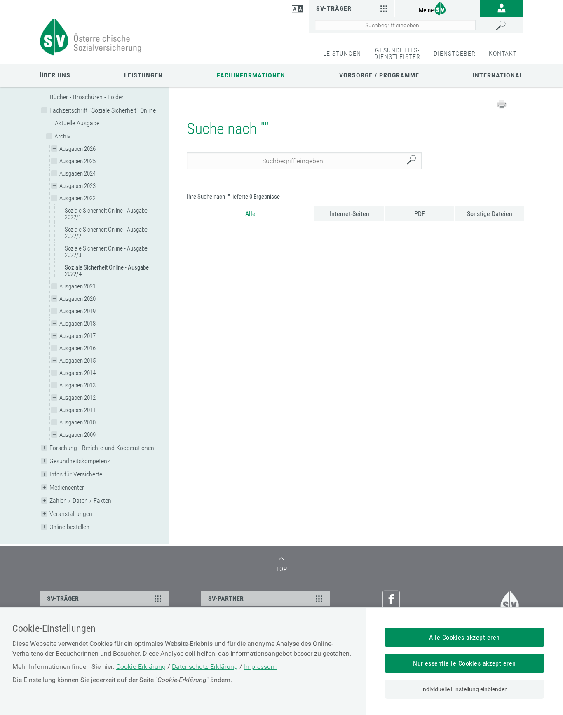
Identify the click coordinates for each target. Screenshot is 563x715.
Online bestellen (69, 527)
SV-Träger (334, 8)
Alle (250, 214)
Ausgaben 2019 (77, 311)
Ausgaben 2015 (77, 360)
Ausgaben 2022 (77, 198)
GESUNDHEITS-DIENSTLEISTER (397, 53)
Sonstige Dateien (489, 214)
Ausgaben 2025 (77, 161)
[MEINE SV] (437, 8)
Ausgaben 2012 (77, 397)
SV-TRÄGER (63, 598)
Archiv (62, 136)
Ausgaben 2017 (77, 336)
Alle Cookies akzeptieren (464, 637)
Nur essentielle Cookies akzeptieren (464, 663)
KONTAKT (503, 53)
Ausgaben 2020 (77, 298)
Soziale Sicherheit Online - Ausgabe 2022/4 (107, 271)
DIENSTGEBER (455, 53)
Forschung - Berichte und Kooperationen (101, 448)
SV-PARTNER (226, 598)
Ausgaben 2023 (77, 186)
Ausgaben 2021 (77, 286)
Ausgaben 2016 (77, 348)
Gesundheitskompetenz (79, 461)
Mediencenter (66, 487)
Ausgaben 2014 (77, 373)
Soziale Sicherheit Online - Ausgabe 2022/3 (106, 252)
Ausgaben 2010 (77, 422)
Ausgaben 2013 (77, 385)
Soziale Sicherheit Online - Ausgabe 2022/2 (106, 233)
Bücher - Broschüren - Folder (87, 97)
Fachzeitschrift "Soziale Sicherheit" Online (102, 110)
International (498, 75)
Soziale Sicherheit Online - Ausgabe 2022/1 (106, 214)
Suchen (413, 161)
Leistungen (143, 75)
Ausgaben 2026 (77, 148)
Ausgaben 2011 (77, 410)
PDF (419, 214)
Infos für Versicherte (75, 474)
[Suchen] (508, 25)
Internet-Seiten (349, 214)
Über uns (55, 75)
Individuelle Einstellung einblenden (464, 689)
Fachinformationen (251, 75)
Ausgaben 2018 (77, 323)
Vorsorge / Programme (379, 75)
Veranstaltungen (70, 514)
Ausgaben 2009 (77, 434)
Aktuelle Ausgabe (77, 123)
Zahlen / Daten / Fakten (80, 500)
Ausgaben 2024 (77, 173)
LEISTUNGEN (342, 53)
